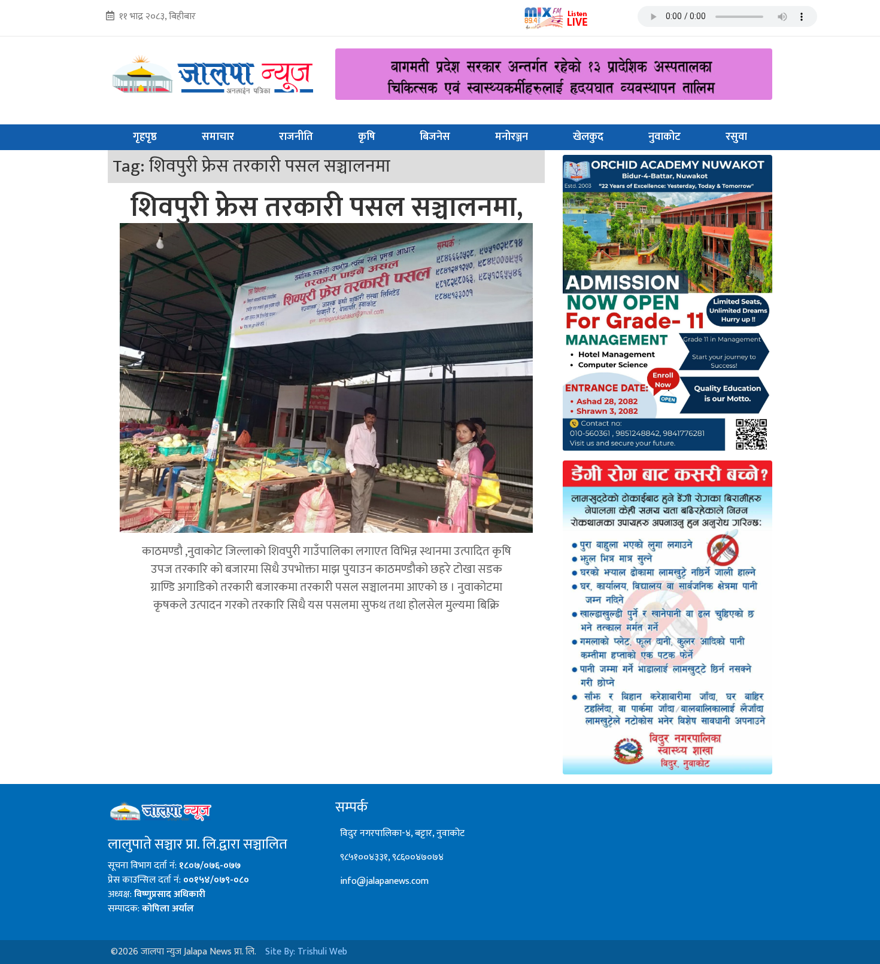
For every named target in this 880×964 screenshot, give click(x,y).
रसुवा (736, 137)
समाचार (218, 137)
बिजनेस (435, 137)
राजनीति (296, 137)
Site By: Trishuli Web (306, 952)
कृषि (366, 137)
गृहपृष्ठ (145, 137)
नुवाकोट (664, 137)
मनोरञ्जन (511, 137)
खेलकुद (588, 137)
